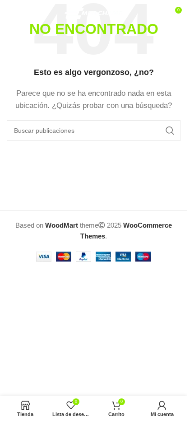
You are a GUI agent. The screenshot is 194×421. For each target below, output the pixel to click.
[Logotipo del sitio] (94, 13)
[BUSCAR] (170, 130)
